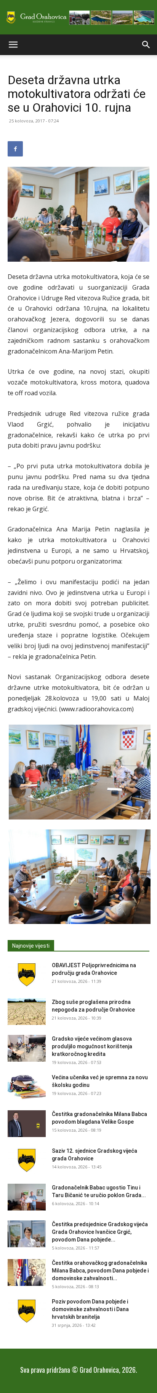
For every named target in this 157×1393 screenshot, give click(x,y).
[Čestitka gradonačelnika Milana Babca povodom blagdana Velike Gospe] (27, 1123)
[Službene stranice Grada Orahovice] (78, 18)
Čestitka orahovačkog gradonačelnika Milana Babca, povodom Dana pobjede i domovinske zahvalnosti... (100, 1270)
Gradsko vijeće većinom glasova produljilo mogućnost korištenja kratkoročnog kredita (92, 1046)
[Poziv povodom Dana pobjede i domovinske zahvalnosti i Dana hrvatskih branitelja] (27, 1311)
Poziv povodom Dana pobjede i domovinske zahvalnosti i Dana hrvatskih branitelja (90, 1309)
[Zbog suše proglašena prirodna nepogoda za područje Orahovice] (27, 1011)
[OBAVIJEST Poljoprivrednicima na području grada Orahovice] (27, 974)
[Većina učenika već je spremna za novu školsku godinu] (27, 1087)
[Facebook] (15, 148)
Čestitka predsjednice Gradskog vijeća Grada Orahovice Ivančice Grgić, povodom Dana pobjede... (100, 1232)
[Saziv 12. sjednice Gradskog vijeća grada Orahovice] (27, 1160)
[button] (13, 44)
